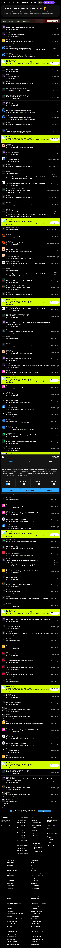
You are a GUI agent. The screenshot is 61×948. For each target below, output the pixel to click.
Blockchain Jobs (35, 862)
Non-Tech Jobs (35, 888)
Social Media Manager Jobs (14, 903)
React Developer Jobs (12, 929)
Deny (11, 490)
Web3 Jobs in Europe (22, 820)
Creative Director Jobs (36, 911)
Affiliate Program (51, 831)
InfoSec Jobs (10, 878)
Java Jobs (9, 926)
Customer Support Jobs (37, 875)
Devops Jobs (34, 918)
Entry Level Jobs (35, 944)
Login (40, 2)
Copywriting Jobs (35, 913)
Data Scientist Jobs (36, 936)
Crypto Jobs (10, 883)
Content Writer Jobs (12, 941)
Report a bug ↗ (50, 845)
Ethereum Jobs (10, 885)
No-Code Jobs (10, 880)
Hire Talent (34, 2)
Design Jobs (10, 873)
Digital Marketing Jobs (12, 934)
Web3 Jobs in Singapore (23, 827)
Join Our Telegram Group (53, 836)
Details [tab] (30, 461)
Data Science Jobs (36, 921)
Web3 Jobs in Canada (22, 843)
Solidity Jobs (10, 865)
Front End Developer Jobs (13, 906)
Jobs (10, 2)
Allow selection (30, 490)
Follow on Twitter (53, 833)
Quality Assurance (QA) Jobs (38, 903)
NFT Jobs (33, 870)
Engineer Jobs (34, 868)
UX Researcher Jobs (12, 921)
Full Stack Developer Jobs (37, 939)
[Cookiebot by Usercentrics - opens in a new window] (52, 457)
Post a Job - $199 (49, 2)
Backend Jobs (34, 860)
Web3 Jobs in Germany (22, 845)
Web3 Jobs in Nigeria (22, 838)
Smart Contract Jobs (12, 870)
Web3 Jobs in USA (21, 833)
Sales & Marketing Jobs (37, 873)
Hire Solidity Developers (38, 851)
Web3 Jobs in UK (21, 835)
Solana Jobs (34, 883)
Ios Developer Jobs (11, 924)
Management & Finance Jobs (38, 878)
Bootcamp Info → (54, 63)
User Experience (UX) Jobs (37, 931)
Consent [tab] (10, 461)
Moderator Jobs (35, 934)
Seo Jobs (9, 908)
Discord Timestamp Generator (52, 821)
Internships (16, 2)
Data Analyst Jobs (11, 939)
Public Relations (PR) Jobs (13, 896)
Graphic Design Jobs (12, 936)
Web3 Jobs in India (21, 825)
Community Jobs (35, 885)
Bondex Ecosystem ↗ (9, 824)
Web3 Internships (36, 822)
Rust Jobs (33, 865)
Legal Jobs (9, 916)
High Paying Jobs (25, 2)
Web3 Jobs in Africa (22, 830)
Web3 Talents (35, 827)
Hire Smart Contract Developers (37, 848)
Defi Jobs (9, 868)
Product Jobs (10, 875)
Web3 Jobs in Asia (21, 822)
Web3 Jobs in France (22, 840)
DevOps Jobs (34, 880)
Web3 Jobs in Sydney (22, 850)
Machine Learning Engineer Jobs (15, 918)
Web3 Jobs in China (21, 848)
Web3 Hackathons (36, 825)
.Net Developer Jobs (36, 926)
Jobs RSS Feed (50, 840)
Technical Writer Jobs (36, 901)
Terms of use (50, 842)
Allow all (49, 490)
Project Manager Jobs (36, 906)
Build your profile (52, 21)
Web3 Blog (34, 830)
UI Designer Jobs (35, 924)
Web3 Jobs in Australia (22, 853)
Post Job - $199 (35, 838)
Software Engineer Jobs (13, 944)
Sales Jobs (9, 898)
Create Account (36, 835)
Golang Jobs (34, 941)
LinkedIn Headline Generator (51, 824)
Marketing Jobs (35, 898)
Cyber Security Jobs (12, 931)
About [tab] (51, 461)
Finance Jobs (10, 911)
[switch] (23, 484)
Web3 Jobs (34, 820)
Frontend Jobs (10, 860)
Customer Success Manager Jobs (15, 913)
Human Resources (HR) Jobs (14, 901)
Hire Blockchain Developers (36, 844)
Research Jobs (35, 916)
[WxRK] (4, 21)
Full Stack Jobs (10, 862)
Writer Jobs (10, 888)
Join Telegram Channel (44, 811)
